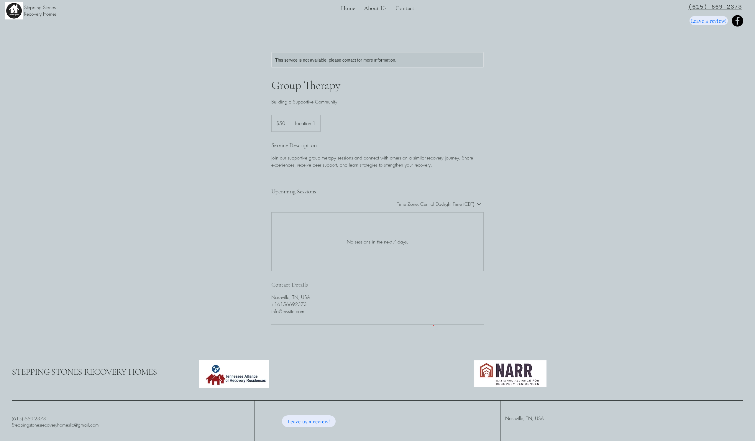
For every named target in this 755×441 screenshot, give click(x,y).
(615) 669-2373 (29, 418)
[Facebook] (737, 21)
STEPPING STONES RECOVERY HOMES (84, 371)
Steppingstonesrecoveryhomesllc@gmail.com (55, 425)
